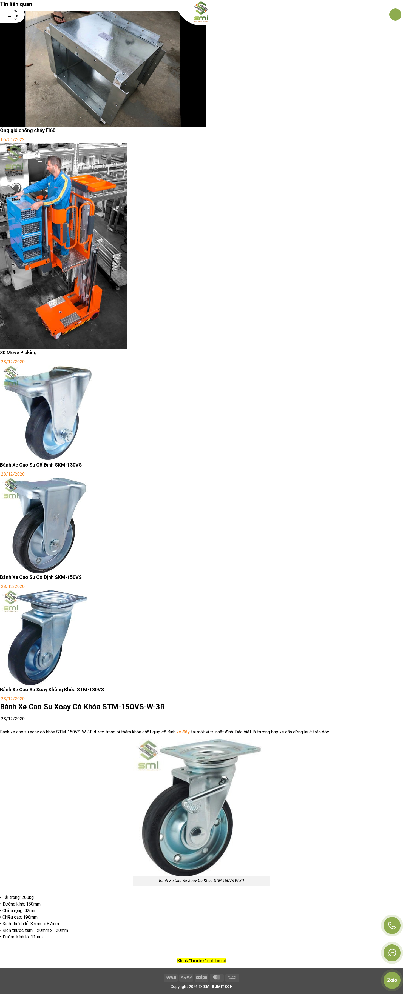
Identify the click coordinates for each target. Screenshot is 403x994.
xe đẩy (183, 732)
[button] (12, 14)
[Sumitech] (201, 14)
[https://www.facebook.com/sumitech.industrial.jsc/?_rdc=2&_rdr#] (392, 953)
